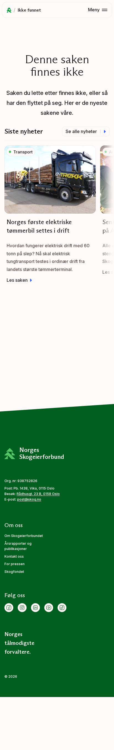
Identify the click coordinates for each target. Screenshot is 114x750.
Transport (23, 152)
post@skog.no (29, 499)
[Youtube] (48, 607)
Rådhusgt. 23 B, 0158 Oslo (38, 494)
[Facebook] (8, 607)
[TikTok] (62, 607)
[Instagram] (22, 607)
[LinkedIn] (35, 607)
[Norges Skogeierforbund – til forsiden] (9, 9)
